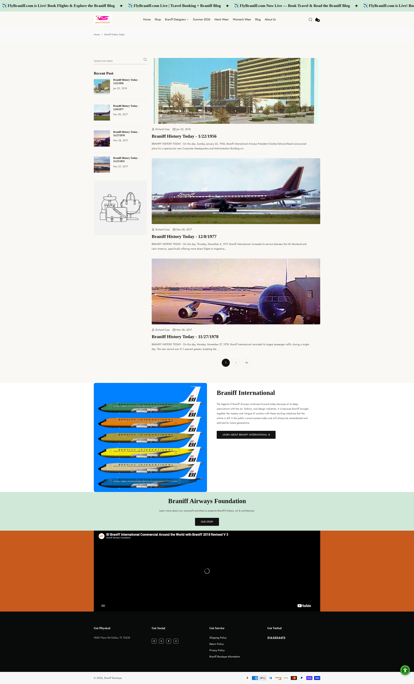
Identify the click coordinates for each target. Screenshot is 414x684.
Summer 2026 (201, 19)
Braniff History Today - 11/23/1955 (126, 160)
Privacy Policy (217, 650)
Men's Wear (221, 19)
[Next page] (246, 363)
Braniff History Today (114, 34)
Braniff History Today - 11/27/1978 (126, 134)
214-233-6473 (276, 638)
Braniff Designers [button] (175, 19)
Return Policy (216, 644)
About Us (270, 19)
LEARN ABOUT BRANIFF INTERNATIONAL (245, 434)
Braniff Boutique (113, 678)
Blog (258, 19)
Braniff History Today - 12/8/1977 (126, 108)
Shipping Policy (218, 638)
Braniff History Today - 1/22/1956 (126, 81)
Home (147, 19)
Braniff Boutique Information (224, 656)
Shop (158, 19)
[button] (310, 19)
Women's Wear (242, 19)
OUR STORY (207, 522)
